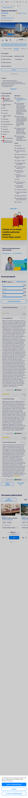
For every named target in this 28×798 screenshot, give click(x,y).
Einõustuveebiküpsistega (14, 793)
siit (5, 779)
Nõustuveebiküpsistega (14, 784)
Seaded (14, 789)
